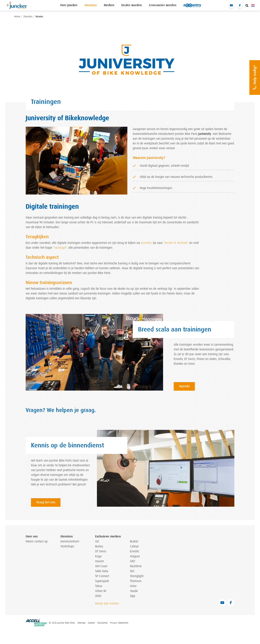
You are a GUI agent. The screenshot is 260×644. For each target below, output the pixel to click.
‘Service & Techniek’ (176, 243)
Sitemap (81, 622)
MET (132, 561)
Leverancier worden (162, 5)
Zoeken (91, 622)
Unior (133, 586)
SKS (132, 571)
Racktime (136, 566)
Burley (99, 546)
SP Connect (102, 576)
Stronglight (136, 576)
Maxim (99, 561)
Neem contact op (37, 541)
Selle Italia (101, 571)
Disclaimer (102, 622)
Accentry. (146, 243)
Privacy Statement (119, 622)
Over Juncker (68, 5)
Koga (98, 556)
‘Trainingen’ (60, 247)
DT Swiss (100, 551)
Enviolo (134, 551)
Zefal (98, 596)
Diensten (91, 5)
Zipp (132, 596)
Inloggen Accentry (192, 5)
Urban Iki (100, 591)
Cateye (134, 546)
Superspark (102, 581)
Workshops (67, 546)
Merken (109, 5)
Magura (135, 556)
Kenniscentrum (68, 541)
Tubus (98, 586)
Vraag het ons (45, 502)
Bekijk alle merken (107, 603)
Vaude (134, 591)
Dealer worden (131, 5)
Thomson (135, 581)
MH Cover (101, 566)
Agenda (184, 386)
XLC (97, 541)
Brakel (134, 541)
